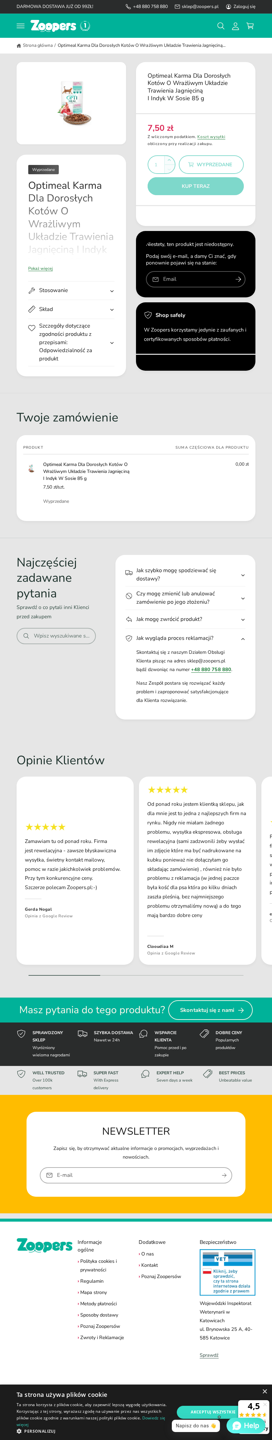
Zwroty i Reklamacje (102, 1337)
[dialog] (136, 1412)
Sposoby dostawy (99, 1315)
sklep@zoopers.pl (200, 6)
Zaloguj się (244, 6)
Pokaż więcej (40, 268)
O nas (147, 1254)
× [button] (264, 1391)
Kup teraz (196, 186)
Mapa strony (93, 1292)
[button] (20, 26)
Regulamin (91, 1281)
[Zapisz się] (224, 1175)
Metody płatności (98, 1303)
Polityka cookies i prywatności (98, 1265)
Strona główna (38, 45)
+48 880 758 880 (150, 6)
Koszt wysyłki (211, 136)
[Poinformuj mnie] (238, 279)
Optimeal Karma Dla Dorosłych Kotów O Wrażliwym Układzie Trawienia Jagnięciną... (142, 45)
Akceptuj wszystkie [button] (213, 1412)
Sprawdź (209, 1355)
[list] (136, 872)
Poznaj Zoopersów (100, 1326)
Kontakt (149, 1265)
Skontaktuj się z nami (207, 1010)
